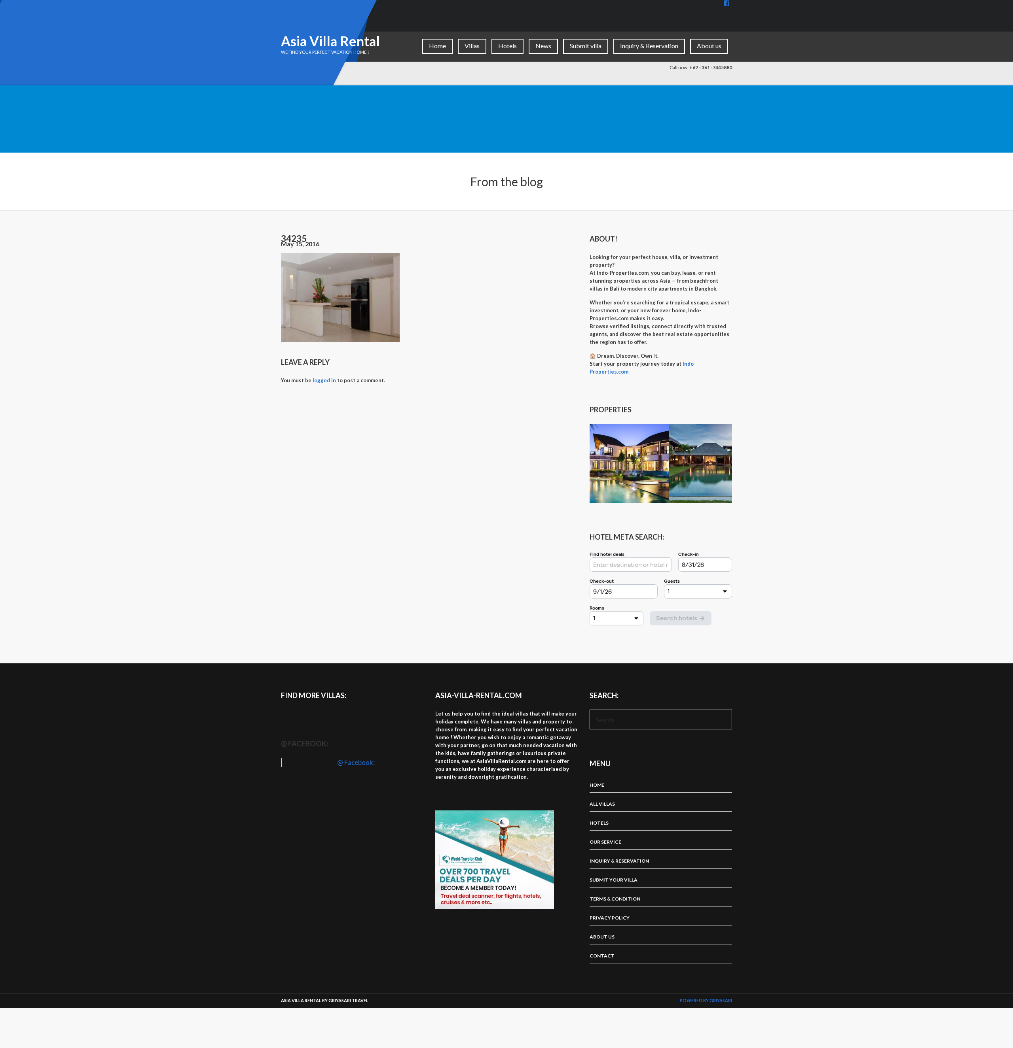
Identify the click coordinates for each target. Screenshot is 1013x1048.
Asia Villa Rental (330, 41)
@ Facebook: (304, 743)
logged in (324, 380)
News (543, 45)
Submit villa (585, 45)
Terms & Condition (615, 899)
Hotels (507, 45)
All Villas (602, 804)
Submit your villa (613, 880)
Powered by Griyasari (706, 1000)
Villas (472, 45)
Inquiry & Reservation (649, 45)
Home (437, 45)
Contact (602, 956)
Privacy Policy (610, 918)
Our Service (605, 842)
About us (709, 45)
